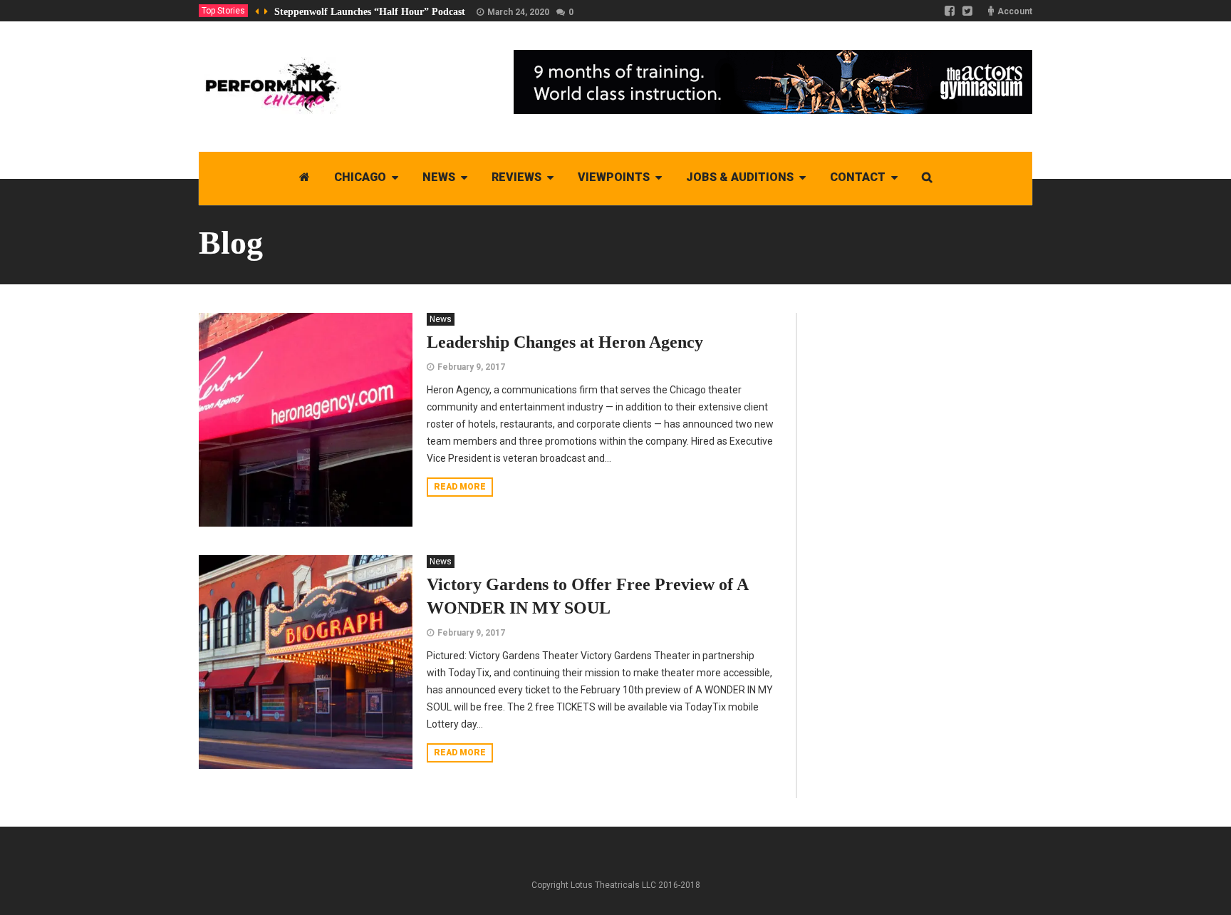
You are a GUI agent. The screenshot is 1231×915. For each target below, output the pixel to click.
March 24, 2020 (518, 12)
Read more (460, 487)
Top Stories (223, 11)
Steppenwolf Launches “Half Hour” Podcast (369, 11)
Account (1014, 11)
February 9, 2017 (471, 367)
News (441, 319)
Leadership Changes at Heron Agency (565, 342)
